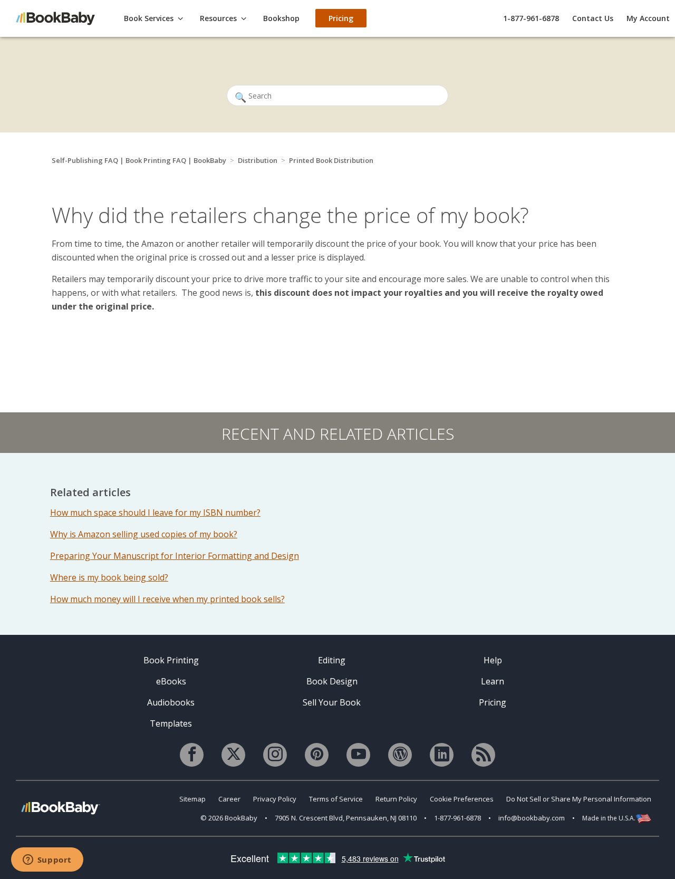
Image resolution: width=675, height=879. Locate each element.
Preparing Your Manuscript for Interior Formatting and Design (174, 556)
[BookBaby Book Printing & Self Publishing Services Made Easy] (60, 808)
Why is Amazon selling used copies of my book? (143, 534)
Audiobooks (171, 702)
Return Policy (396, 799)
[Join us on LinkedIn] (442, 755)
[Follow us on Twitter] (233, 755)
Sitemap (192, 799)
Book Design (332, 681)
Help (493, 660)
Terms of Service (336, 799)
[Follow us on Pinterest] (317, 755)
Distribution (257, 160)
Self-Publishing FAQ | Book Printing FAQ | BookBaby (139, 160)
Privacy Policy (274, 799)
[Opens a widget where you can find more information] (47, 860)
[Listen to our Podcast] (483, 755)
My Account (648, 18)
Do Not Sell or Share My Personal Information (578, 799)
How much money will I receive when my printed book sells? (167, 599)
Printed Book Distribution (331, 160)
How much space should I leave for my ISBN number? (155, 512)
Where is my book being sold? (109, 577)
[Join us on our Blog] (400, 755)
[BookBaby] (60, 17)
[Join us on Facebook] (192, 755)
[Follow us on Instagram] (275, 755)
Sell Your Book (332, 702)
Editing (331, 660)
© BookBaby (228, 818)
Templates (171, 723)
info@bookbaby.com (531, 818)
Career (229, 799)
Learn (492, 681)
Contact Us (592, 18)
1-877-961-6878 (531, 18)
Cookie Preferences (462, 799)
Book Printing (171, 660)
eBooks (171, 681)
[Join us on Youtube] (358, 755)
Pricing (492, 702)
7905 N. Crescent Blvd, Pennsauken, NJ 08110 (346, 818)
